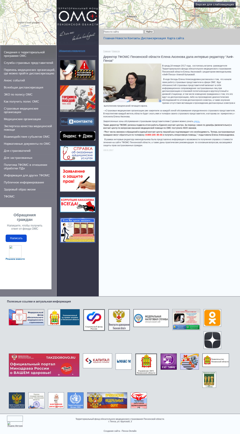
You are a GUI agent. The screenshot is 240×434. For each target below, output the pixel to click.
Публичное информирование (24, 182)
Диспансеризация (153, 38)
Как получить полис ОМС (21, 101)
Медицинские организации (22, 119)
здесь (196, 121)
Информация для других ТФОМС (27, 175)
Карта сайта (175, 38)
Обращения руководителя (72, 51)
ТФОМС (9, 196)
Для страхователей (17, 150)
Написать (16, 238)
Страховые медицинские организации (21, 110)
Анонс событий (14, 80)
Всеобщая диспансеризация (23, 87)
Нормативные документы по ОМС (27, 143)
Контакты (134, 38)
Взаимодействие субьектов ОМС (27, 136)
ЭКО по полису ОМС (18, 94)
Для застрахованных (18, 157)
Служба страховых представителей (28, 63)
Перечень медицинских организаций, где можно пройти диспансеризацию (29, 71)
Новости (121, 38)
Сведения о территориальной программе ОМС (24, 54)
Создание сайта (112, 431)
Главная (109, 38)
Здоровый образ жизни (20, 189)
